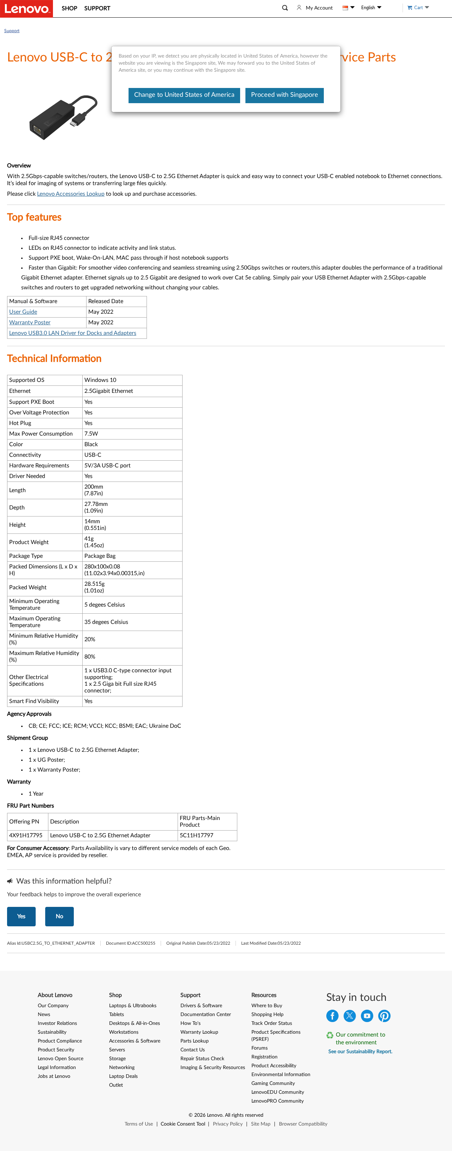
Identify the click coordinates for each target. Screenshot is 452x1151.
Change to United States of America (184, 95)
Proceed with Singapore (284, 95)
